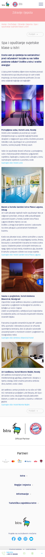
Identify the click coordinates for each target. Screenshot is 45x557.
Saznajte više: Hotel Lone (12, 163)
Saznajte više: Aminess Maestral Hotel (17, 338)
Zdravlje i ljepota (25, 24)
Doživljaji (12, 24)
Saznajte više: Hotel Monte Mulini (15, 405)
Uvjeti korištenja (31, 549)
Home (4, 24)
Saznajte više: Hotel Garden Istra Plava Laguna (20, 255)
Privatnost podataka (15, 549)
